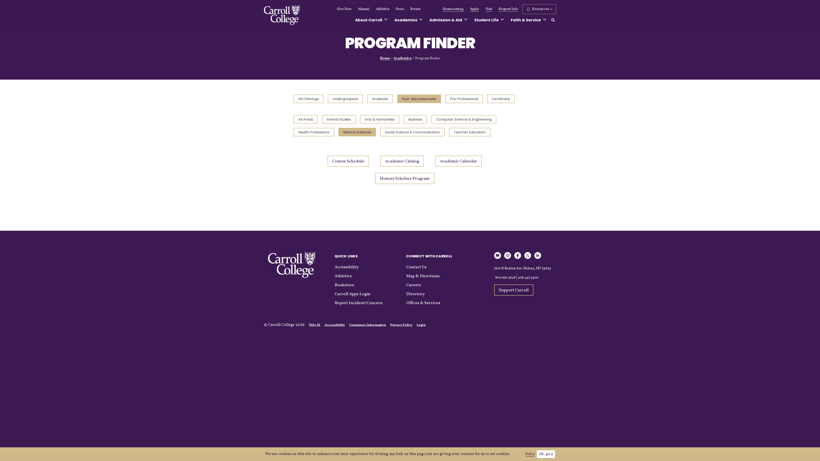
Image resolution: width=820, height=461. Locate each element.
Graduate (380, 98)
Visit (488, 9)
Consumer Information (367, 325)
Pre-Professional (464, 98)
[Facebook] (517, 258)
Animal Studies (339, 119)
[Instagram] (507, 258)
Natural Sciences (357, 132)
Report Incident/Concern (359, 303)
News (400, 9)
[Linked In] (537, 258)
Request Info (508, 9)
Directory (415, 294)
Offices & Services (423, 303)
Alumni (363, 9)
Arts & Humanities (380, 119)
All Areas (305, 119)
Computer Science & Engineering (464, 119)
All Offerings (308, 98)
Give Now (344, 9)
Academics (403, 58)
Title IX (314, 325)
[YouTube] (497, 258)
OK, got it (546, 454)
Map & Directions (423, 276)
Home (385, 58)
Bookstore (344, 285)
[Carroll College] (282, 16)
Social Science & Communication (412, 132)
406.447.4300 (528, 277)
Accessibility (347, 267)
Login (421, 325)
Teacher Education (470, 132)
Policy (530, 454)
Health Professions (313, 132)
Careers (413, 285)
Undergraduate (345, 98)
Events (415, 9)
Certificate (501, 98)
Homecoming (453, 9)
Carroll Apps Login (352, 294)
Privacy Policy (401, 325)
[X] (527, 258)
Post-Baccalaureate (419, 98)
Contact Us (416, 267)
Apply (474, 9)
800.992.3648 (505, 277)
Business (415, 119)
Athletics (382, 9)
